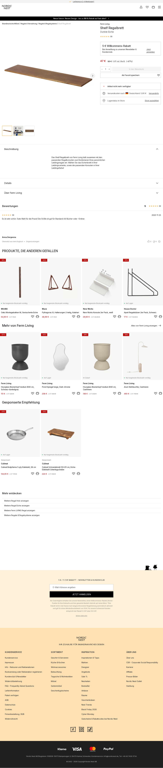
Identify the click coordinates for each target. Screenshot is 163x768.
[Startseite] (7, 7)
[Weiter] (92, 75)
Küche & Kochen (58, 662)
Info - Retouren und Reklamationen (19, 667)
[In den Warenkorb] (37, 316)
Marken (85, 662)
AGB (7, 700)
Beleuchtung (56, 672)
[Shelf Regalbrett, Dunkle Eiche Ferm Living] (48, 75)
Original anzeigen (32, 241)
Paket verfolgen (12, 695)
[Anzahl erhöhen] (109, 69)
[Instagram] (81, 729)
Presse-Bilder (132, 676)
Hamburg (130, 686)
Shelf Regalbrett (64, 24)
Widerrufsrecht (11, 719)
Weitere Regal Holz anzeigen (16, 501)
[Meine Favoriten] (147, 7)
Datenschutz (10, 705)
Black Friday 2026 (89, 709)
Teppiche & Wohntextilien (62, 676)
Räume (84, 695)
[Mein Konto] (141, 7)
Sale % (84, 676)
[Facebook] (73, 729)
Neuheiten (86, 681)
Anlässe (85, 691)
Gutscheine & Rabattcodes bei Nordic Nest (99, 719)
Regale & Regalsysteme (48, 24)
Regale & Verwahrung (29, 24)
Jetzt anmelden (150, 50)
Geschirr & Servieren (59, 658)
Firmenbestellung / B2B (14, 714)
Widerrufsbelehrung (13, 681)
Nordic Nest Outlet (134, 681)
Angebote (86, 672)
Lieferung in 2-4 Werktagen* (83, 1)
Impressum (9, 662)
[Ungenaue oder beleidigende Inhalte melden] (159, 242)
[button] (106, 36)
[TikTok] (90, 729)
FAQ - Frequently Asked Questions (19, 686)
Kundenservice (11, 658)
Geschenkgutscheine (60, 691)
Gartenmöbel (56, 686)
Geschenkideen (88, 700)
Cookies (8, 709)
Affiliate (129, 672)
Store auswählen (152, 101)
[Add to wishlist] (33, 316)
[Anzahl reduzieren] (102, 69)
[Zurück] (4, 75)
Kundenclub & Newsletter (15, 676)
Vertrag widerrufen (81, 615)
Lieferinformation (12, 691)
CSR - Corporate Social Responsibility (142, 662)
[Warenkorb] (153, 7)
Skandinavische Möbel (10, 24)
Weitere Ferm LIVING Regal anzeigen (19, 510)
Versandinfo (154, 93)
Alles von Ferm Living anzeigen (144, 326)
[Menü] (159, 7)
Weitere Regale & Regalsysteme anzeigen (22, 515)
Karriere (129, 667)
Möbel (53, 681)
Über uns (130, 658)
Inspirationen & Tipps (90, 658)
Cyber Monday (88, 714)
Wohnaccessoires (58, 667)
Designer (85, 667)
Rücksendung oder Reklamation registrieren (23, 672)
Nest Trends (87, 705)
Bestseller (86, 686)
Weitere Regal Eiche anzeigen (17, 506)
